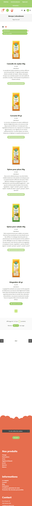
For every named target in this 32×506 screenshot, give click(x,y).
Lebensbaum (16, 68)
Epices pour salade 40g (16, 227)
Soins (3, 459)
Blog (3, 484)
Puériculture (5, 457)
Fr (28, 10)
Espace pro (25, 2)
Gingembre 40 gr (16, 282)
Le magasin (5, 480)
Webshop (6, 2)
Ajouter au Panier (16, 303)
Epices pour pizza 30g (16, 169)
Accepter (16, 437)
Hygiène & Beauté (7, 461)
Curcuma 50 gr (16, 116)
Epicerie (4, 465)
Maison (4, 467)
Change (4, 455)
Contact (4, 482)
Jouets (4, 463)
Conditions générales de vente (11, 488)
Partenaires (16, 5)
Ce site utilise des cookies (15, 431)
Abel (16, 341)
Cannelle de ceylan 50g (16, 64)
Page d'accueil (16, 19)
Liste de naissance (15, 2)
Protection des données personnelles (13, 490)
